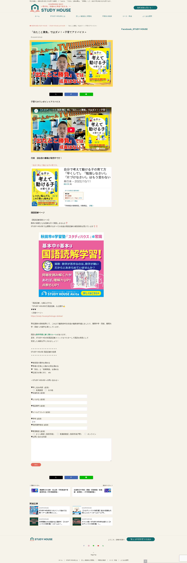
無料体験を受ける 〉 (145, 8)
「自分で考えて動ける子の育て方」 (45, 165)
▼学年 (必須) (36, 419)
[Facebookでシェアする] (71, 94)
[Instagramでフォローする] (88, 546)
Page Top (93, 555)
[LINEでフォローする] (93, 546)
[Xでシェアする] (56, 94)
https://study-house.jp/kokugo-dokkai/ (47, 316)
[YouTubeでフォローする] (98, 546)
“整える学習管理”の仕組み (140, 539)
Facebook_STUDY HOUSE (134, 29)
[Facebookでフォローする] (84, 546)
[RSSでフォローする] (103, 546)
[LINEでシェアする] (86, 94)
